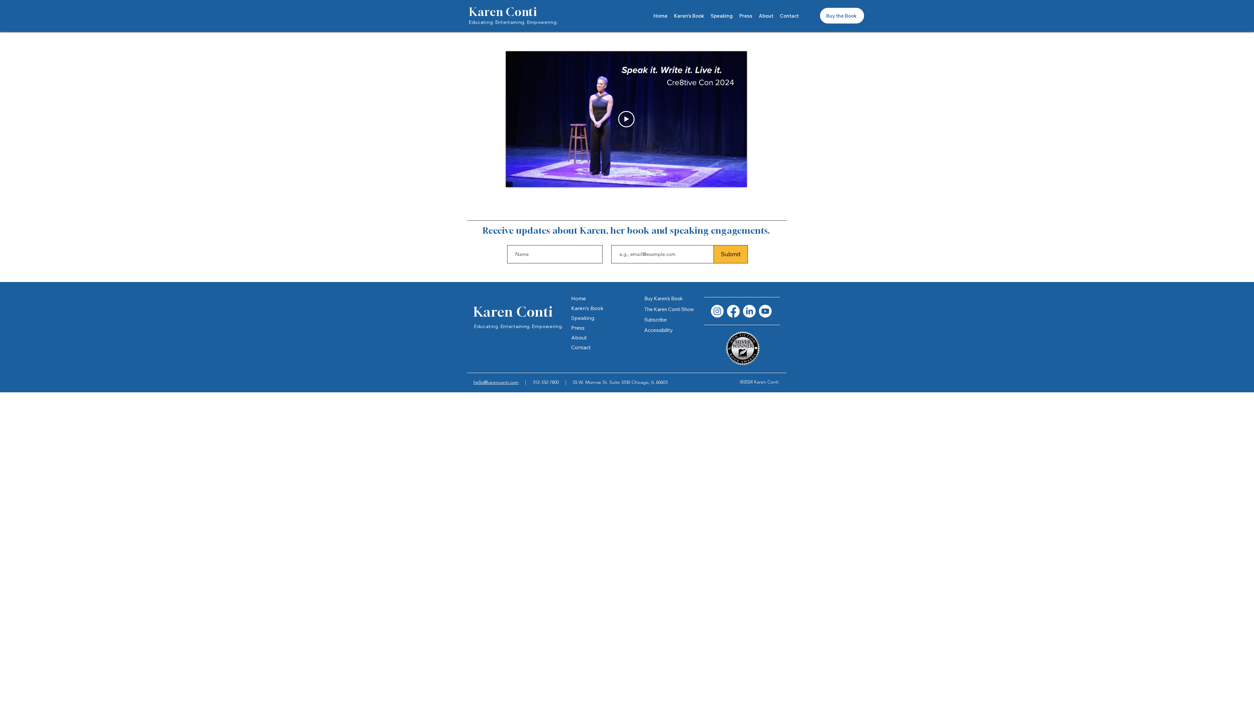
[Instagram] (717, 311)
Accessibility (658, 330)
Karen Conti (503, 12)
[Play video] (626, 119)
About (579, 337)
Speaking (582, 318)
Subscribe (655, 320)
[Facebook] (733, 311)
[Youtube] (765, 311)
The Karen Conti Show (669, 309)
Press (578, 327)
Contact (581, 347)
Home (578, 298)
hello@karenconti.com (496, 382)
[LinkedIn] (749, 311)
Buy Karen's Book (663, 298)
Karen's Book (587, 308)
